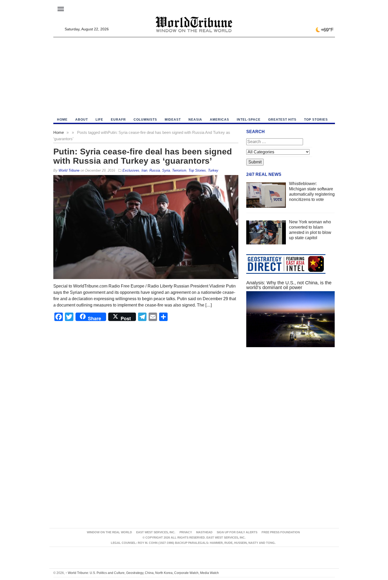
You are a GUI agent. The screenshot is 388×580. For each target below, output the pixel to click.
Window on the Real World (109, 532)
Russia (154, 170)
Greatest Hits (282, 119)
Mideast (173, 119)
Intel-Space (249, 119)
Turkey (213, 170)
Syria (166, 170)
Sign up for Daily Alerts (237, 532)
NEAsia (195, 119)
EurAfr (118, 119)
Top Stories (316, 119)
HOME (62, 119)
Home (58, 132)
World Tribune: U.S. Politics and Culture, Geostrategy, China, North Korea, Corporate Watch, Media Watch (142, 573)
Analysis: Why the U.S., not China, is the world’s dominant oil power (289, 285)
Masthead (204, 532)
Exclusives (130, 170)
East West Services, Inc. (155, 532)
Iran (144, 170)
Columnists (145, 119)
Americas (219, 119)
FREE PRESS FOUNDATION (281, 532)
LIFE (99, 119)
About (81, 119)
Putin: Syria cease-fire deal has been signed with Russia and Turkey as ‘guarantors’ (142, 156)
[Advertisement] (194, 77)
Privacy (185, 532)
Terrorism (179, 170)
